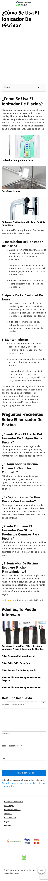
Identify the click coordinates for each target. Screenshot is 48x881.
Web (3, 758)
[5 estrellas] (13, 600)
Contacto (8, 814)
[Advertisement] (24, 54)
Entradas (8, 826)
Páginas (7, 822)
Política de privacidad (13, 802)
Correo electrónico (12, 746)
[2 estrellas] (5, 600)
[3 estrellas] (8, 600)
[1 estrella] (3, 600)
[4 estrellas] (11, 600)
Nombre (6, 734)
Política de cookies (12, 810)
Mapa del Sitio (10, 818)
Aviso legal (9, 806)
